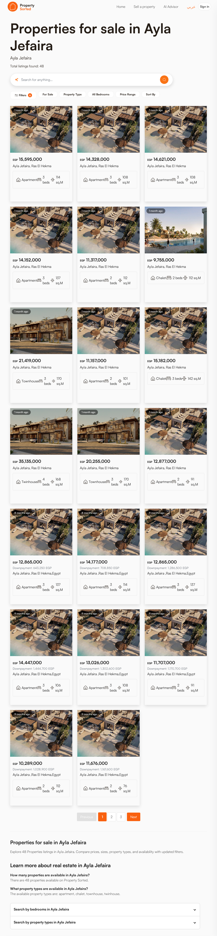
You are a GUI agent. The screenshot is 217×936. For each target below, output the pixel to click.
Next (133, 817)
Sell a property (144, 6)
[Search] (164, 79)
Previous (86, 817)
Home (121, 6)
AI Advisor (171, 6)
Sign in (204, 6)
